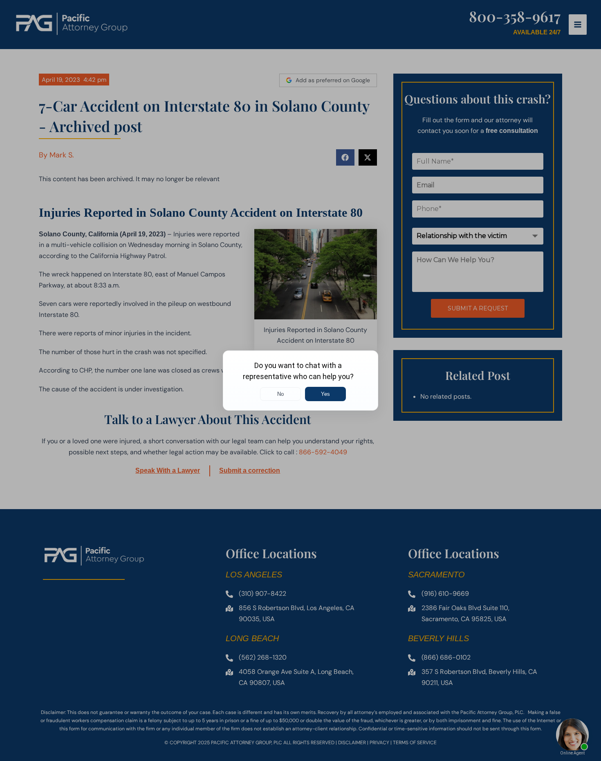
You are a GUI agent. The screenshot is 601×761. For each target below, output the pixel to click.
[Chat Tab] (300, 380)
